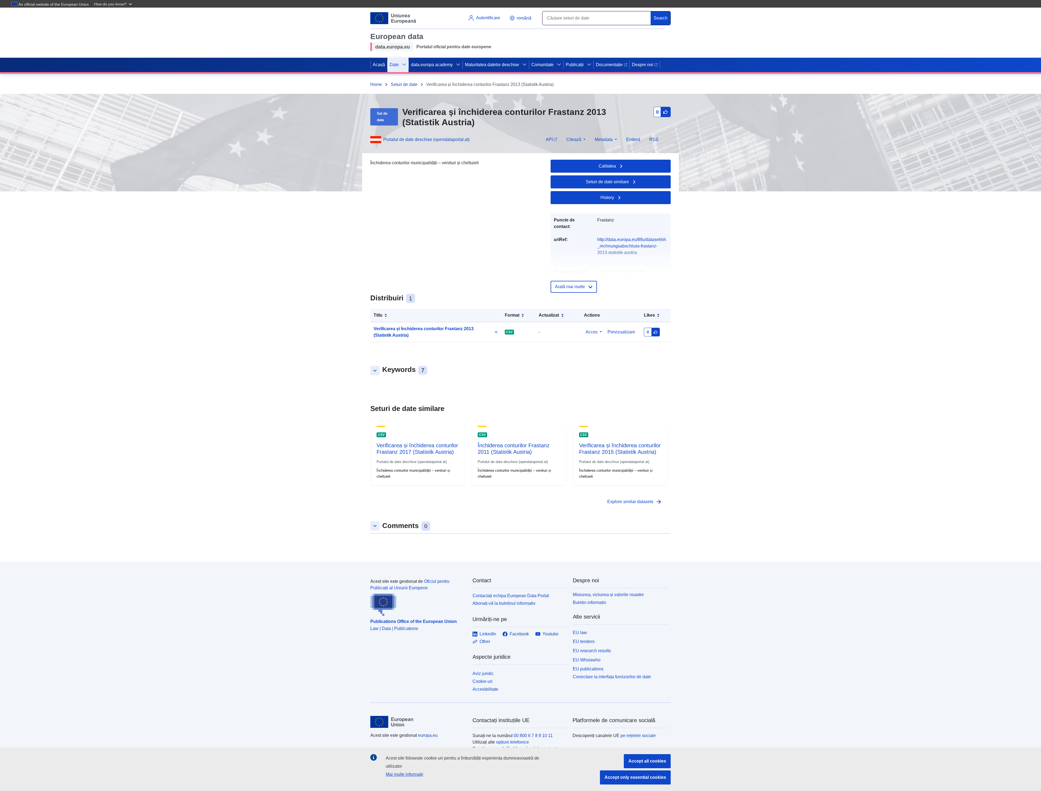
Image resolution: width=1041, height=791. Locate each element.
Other (485, 641)
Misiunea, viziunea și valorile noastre (608, 594)
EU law (580, 632)
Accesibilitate (485, 689)
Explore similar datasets (634, 502)
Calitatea (607, 166)
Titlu (378, 315)
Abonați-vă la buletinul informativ (504, 603)
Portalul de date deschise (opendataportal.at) (426, 139)
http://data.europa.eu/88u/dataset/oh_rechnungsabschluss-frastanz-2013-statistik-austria (631, 246)
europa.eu (428, 735)
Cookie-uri (483, 681)
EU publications (588, 669)
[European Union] (418, 722)
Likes (649, 315)
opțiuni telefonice (512, 742)
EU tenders (584, 641)
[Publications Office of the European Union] (418, 603)
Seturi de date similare (607, 181)
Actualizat (549, 315)
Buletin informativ (589, 602)
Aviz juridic (483, 673)
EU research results (592, 650)
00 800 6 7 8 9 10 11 (533, 735)
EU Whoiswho (586, 660)
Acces (591, 332)
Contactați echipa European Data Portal (511, 595)
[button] (113, 4)
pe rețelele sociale (638, 735)
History (607, 197)
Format (512, 315)
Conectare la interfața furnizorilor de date (612, 676)
